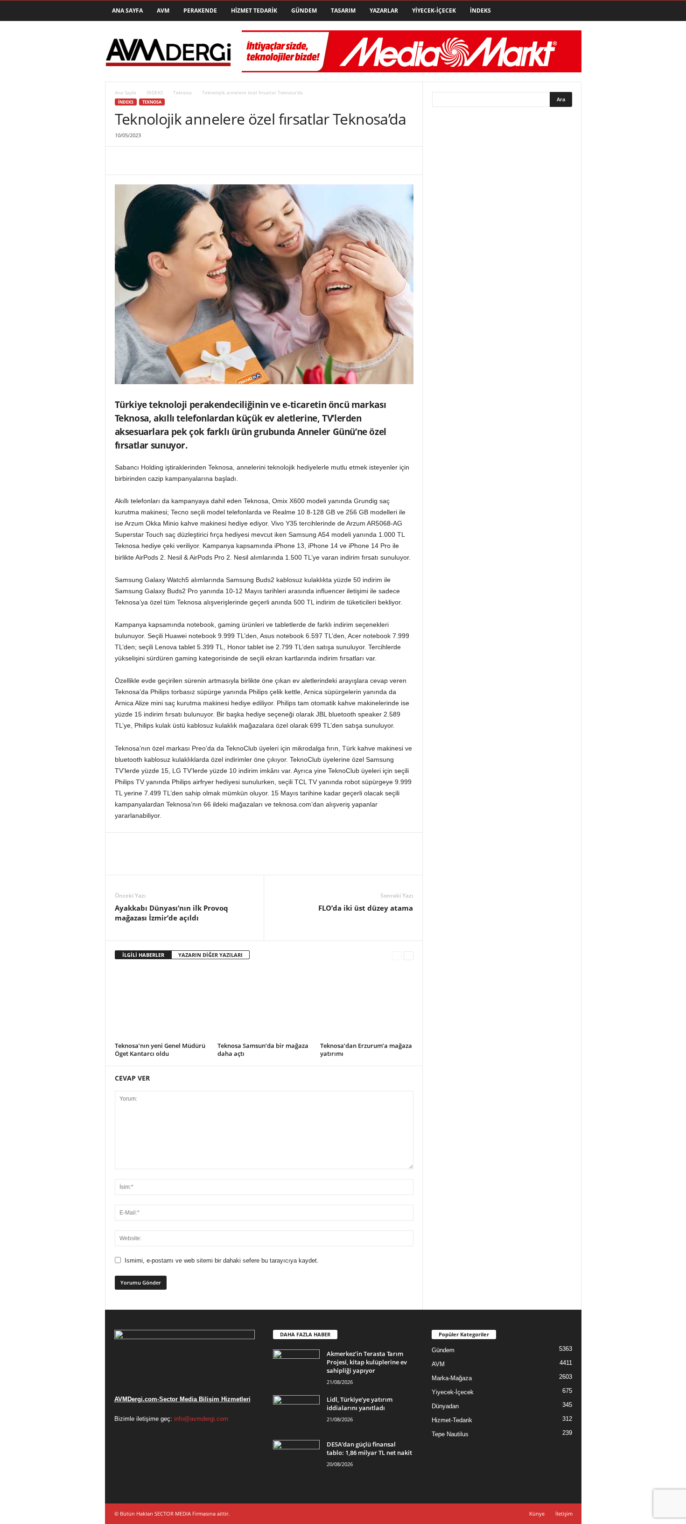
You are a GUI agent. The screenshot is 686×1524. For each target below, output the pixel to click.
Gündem (304, 10)
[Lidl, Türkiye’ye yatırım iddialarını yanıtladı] (296, 1412)
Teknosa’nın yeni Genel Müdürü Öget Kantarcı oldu (160, 1049)
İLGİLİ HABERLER (143, 954)
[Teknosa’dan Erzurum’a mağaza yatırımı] (366, 1004)
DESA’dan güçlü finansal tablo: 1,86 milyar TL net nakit (369, 1448)
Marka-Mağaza (452, 1378)
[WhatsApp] (188, 160)
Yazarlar (384, 10)
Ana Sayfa (127, 10)
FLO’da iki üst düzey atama (365, 908)
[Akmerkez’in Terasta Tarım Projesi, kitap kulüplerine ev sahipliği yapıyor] (296, 1366)
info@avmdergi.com (201, 1418)
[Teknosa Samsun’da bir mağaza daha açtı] (264, 1004)
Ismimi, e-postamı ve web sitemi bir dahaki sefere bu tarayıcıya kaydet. (222, 1260)
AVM (163, 10)
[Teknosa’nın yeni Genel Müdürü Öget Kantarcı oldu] (161, 1004)
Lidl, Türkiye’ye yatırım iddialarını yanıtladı (359, 1403)
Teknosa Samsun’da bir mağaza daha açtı (262, 1049)
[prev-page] (397, 955)
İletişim (564, 1513)
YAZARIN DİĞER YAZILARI (210, 954)
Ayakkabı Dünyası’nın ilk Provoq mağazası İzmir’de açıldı (171, 912)
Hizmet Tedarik (254, 10)
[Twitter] (145, 160)
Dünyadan (445, 1406)
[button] (567, 10)
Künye (537, 1513)
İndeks (480, 10)
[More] (210, 160)
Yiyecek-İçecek (434, 10)
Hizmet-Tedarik (452, 1420)
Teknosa (182, 92)
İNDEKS (155, 92)
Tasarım (343, 10)
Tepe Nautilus (450, 1434)
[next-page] (408, 955)
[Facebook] (124, 160)
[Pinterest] (167, 160)
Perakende (200, 10)
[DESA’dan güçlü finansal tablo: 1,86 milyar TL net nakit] (296, 1457)
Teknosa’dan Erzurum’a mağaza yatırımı (366, 1049)
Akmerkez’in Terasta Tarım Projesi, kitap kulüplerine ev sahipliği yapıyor (367, 1362)
